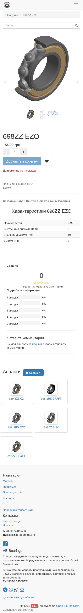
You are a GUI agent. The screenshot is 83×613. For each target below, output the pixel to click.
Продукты (12, 15)
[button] (7, 79)
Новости (8, 525)
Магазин (8, 481)
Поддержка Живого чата (18, 510)
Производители (12, 492)
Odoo (34, 606)
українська (28, 597)
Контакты (8, 498)
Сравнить (34, 373)
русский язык (11, 597)
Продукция (10, 486)
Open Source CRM (67, 606)
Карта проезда (12, 521)
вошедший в (36, 344)
